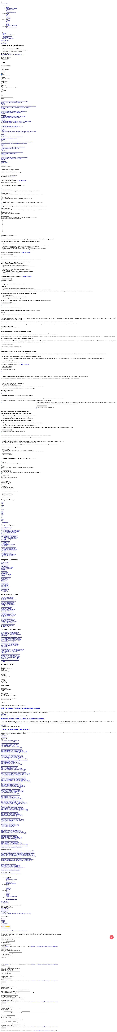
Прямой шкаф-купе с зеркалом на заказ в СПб (11, 842)
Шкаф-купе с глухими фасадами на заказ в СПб (12, 831)
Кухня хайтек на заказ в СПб (7, 745)
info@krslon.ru (12, 176)
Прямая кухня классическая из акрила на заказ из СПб (13, 769)
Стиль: (2, 1010)
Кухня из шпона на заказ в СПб (8, 822)
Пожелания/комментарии (6, 1000)
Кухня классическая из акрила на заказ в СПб (11, 768)
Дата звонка (3, 940)
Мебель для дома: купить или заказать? (15, 729)
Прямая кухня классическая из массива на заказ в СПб (13, 776)
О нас (7, 14)
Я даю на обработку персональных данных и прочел (30, 946)
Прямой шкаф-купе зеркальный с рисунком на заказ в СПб (14, 844)
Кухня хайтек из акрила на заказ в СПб (10, 746)
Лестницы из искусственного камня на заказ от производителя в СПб (17, 854)
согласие (7, 946)
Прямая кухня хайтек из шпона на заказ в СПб (11, 763)
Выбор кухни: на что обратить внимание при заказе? (20, 708)
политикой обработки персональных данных (44, 1030)
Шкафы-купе (9, 10)
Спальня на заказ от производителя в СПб (10, 870)
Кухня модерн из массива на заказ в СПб (10, 804)
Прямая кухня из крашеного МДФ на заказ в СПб (12, 790)
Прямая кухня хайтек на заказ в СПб (9, 761)
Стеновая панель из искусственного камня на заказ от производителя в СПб (18, 856)
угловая (4, 85)
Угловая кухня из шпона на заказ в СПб (10, 825)
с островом (4, 83)
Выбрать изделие (4, 976)
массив (3, 77)
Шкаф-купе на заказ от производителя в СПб (11, 830)
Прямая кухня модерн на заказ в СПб (9, 812)
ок (55, 1030)
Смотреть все (5, 522)
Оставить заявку (6, 699)
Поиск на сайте (4, 3)
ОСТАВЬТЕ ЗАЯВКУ (7, 254)
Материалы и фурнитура (11, 25)
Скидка (4, 90)
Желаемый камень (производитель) (9, 997)
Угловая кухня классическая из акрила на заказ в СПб (13, 770)
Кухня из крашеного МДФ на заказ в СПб (10, 789)
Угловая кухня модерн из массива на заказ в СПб (12, 807)
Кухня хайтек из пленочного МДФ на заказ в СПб (12, 757)
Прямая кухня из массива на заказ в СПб (10, 793)
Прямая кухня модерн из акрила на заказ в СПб (11, 798)
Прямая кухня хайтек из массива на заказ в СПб (12, 755)
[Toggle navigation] (1, 1)
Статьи (7, 23)
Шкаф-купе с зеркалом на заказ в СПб (9, 841)
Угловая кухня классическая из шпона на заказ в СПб (13, 786)
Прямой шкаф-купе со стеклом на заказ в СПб (11, 837)
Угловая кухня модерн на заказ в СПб (9, 816)
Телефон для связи (5, 939)
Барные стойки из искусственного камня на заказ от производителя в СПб (18, 853)
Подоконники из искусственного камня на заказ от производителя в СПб (18, 855)
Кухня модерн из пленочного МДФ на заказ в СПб (12, 808)
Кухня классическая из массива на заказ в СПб (11, 775)
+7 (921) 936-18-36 (21, 180)
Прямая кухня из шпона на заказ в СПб (10, 824)
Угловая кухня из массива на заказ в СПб (10, 795)
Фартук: (2, 1017)
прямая (3, 82)
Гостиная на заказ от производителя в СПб (10, 865)
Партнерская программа (11, 27)
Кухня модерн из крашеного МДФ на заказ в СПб (12, 801)
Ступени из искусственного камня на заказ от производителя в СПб (16, 860)
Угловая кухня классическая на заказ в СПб (11, 787)
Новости (8, 15)
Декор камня (3, 996)
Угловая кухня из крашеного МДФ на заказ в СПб (12, 791)
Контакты (8, 18)
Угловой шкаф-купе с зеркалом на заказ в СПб (11, 847)
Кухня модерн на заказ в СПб (7, 796)
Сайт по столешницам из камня (23, 913)
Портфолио (8, 16)
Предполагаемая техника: (6, 1014)
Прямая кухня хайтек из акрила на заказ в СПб (11, 747)
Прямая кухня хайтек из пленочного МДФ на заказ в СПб (14, 758)
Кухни (7, 7)
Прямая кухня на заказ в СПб (7, 821)
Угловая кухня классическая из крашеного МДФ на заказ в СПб (15, 774)
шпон (3, 80)
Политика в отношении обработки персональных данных (14, 930)
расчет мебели (14, 182)
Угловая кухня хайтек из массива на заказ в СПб (12, 756)
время (2, 943)
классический (5, 69)
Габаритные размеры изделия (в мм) (9, 991)
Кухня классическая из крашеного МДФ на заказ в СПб (13, 772)
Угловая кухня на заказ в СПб (7, 826)
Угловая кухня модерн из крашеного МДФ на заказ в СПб (14, 803)
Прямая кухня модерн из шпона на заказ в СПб (11, 814)
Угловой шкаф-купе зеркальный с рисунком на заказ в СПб (14, 845)
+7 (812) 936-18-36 (5, 909)
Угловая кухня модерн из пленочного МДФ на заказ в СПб (14, 810)
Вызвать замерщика (5, 182)
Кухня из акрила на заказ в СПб (8, 741)
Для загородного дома (11, 12)
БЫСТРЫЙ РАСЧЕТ (7, 53)
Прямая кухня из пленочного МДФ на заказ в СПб (12, 819)
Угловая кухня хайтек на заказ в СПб (9, 766)
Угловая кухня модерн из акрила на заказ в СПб (12, 799)
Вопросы (8, 21)
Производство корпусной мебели (8, 864)
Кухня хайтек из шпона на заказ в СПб (9, 762)
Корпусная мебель (10, 9)
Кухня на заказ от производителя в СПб (10, 740)
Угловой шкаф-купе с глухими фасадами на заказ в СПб (13, 833)
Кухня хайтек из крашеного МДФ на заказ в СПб (12, 750)
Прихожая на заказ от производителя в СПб (11, 868)
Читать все (4, 737)
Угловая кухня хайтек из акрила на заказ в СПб (11, 749)
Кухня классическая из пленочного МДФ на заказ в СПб (14, 779)
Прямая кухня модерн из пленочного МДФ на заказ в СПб (14, 809)
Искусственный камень (11, 8)
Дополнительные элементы (7, 992)
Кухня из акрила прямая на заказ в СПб (10, 743)
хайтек (3, 72)
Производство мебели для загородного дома (11, 873)
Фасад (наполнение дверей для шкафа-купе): (11, 1012)
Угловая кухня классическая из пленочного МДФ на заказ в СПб (16, 781)
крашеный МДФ (6, 76)
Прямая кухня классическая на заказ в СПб (10, 783)
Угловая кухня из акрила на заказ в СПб (10, 744)
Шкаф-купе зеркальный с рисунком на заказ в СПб (12, 843)
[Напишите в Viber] (26, 180)
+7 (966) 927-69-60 (27, 276)
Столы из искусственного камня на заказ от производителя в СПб (16, 858)
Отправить (3, 947)
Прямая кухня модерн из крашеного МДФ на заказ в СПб (14, 802)
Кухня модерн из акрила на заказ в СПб (10, 797)
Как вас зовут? (4, 942)
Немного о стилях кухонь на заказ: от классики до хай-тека (22, 719)
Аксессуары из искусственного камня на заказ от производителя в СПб (17, 852)
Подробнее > (3, 714)
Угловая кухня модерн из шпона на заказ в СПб (12, 815)
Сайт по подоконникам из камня (8, 913)
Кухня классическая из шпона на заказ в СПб (11, 784)
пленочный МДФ (6, 78)
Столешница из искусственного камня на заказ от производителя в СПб (17, 850)
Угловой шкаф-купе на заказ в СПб (9, 839)
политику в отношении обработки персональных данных (44, 946)
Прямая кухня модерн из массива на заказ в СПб (12, 806)
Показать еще (5, 162)
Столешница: (4, 1016)
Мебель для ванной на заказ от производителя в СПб (13, 867)
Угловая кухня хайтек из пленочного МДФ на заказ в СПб (14, 760)
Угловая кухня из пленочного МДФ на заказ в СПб (12, 820)
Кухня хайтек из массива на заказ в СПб (10, 753)
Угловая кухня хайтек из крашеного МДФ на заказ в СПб (14, 752)
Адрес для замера (5, 974)
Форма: (2, 988)
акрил (3, 74)
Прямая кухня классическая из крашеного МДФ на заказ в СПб (15, 773)
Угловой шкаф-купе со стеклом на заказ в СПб (11, 838)
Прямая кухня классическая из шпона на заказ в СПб (13, 785)
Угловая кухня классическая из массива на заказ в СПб (13, 778)
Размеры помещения (5, 1020)
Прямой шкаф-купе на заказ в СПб (9, 835)
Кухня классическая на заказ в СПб (9, 767)
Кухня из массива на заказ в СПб (8, 792)
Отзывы (8, 20)
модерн (4, 70)
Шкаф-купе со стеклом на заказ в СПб (9, 836)
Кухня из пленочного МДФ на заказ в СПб (10, 818)
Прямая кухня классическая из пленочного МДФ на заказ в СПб (15, 780)
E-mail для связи (4, 955)
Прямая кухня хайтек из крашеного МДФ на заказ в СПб (14, 751)
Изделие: (3, 987)
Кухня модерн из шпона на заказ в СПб (10, 813)
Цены (7, 24)
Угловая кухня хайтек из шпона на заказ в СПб (11, 764)
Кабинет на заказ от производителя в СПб (10, 866)
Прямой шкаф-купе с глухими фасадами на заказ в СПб (13, 832)
